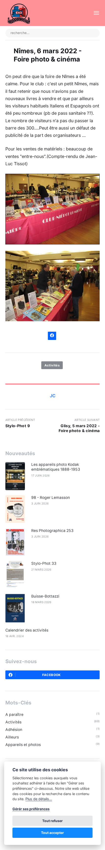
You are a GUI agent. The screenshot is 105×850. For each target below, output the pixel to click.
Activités (52, 365)
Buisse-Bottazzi (45, 596)
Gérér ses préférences (31, 809)
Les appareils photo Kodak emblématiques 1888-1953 (55, 467)
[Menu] (94, 13)
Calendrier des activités (26, 630)
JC (52, 395)
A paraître (14, 714)
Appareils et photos (23, 744)
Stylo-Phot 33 (43, 563)
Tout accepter (52, 833)
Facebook (51, 675)
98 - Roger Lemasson (50, 497)
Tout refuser (52, 821)
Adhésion (13, 729)
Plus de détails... (38, 799)
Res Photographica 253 (52, 530)
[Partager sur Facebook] (52, 336)
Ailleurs (12, 737)
